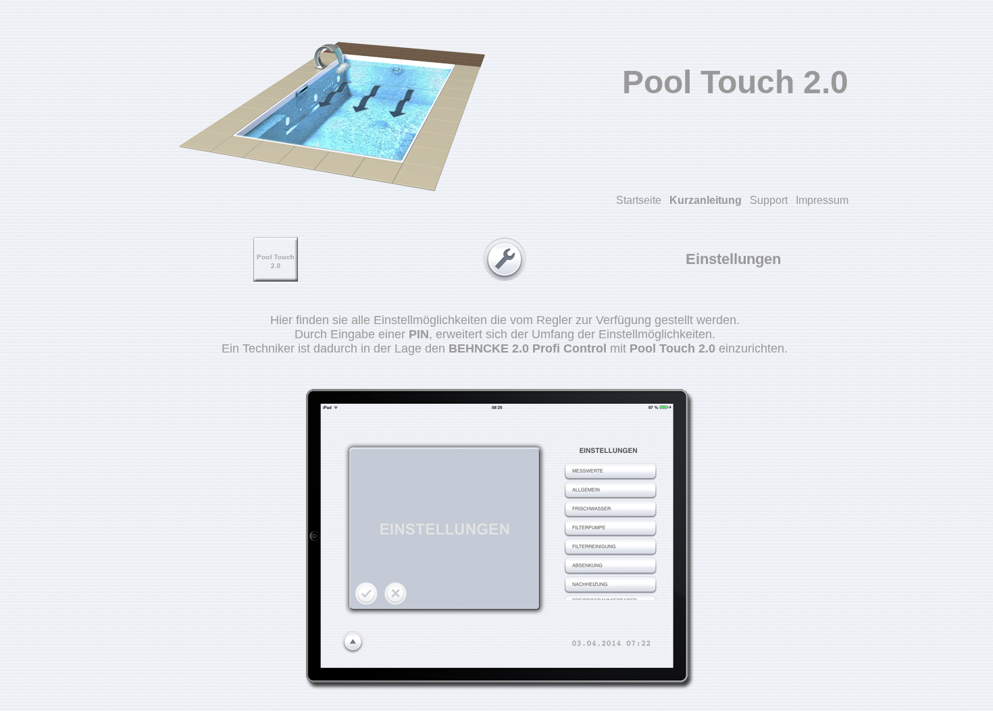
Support (769, 200)
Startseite (638, 200)
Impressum (822, 200)
